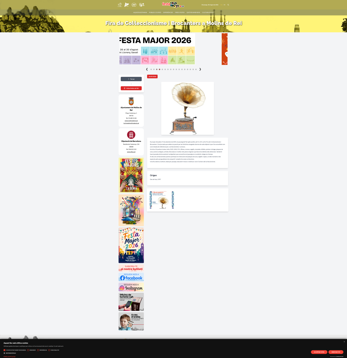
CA (221, 4)
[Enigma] (126, 5)
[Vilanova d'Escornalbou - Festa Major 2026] (173, 49)
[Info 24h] (142, 5)
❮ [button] (147, 69)
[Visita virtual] (134, 5)
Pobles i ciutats (155, 12)
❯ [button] (200, 69)
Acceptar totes (319, 352)
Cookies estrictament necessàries (16, 350)
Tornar (132, 79)
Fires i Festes (179, 12)
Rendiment (33, 350)
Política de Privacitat (9, 356)
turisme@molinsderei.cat (131, 123)
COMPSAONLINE (339, 356)
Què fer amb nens (193, 12)
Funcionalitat (55, 350)
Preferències (43, 350)
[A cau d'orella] (119, 5)
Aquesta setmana (140, 12)
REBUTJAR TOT (336, 352)
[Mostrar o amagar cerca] (228, 4)
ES (224, 4)
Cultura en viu (208, 12)
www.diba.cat (131, 152)
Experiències (168, 12)
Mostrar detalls (11, 353)
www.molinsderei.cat (131, 120)
